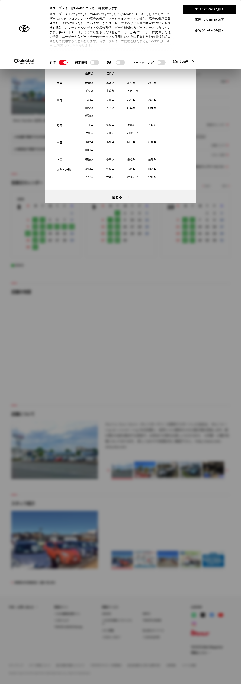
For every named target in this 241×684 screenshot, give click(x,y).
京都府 (131, 125)
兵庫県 (89, 133)
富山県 (110, 100)
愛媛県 (131, 159)
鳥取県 (89, 142)
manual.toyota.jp (102, 14)
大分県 (89, 177)
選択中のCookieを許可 (209, 19)
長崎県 (131, 169)
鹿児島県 (132, 177)
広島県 (152, 142)
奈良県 (110, 133)
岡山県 (131, 142)
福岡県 (89, 169)
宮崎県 (110, 177)
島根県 (110, 142)
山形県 (89, 73)
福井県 (152, 100)
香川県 (110, 159)
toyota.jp (79, 14)
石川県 (131, 100)
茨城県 (89, 83)
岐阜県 (131, 108)
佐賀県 (110, 169)
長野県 (110, 108)
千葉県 (89, 90)
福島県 (110, 73)
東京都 (110, 90)
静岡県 (152, 108)
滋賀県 (110, 125)
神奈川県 (132, 90)
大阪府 (152, 125)
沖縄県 (152, 177)
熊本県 (152, 169)
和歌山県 (132, 133)
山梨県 (89, 108)
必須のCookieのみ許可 (209, 30)
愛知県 (89, 115)
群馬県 (131, 83)
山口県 (89, 150)
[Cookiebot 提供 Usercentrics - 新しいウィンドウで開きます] (24, 62)
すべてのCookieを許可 (209, 9)
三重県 (89, 125)
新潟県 (89, 100)
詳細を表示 (180, 62)
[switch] (94, 62)
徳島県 (89, 159)
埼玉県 (152, 83)
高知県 (152, 159)
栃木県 (110, 83)
